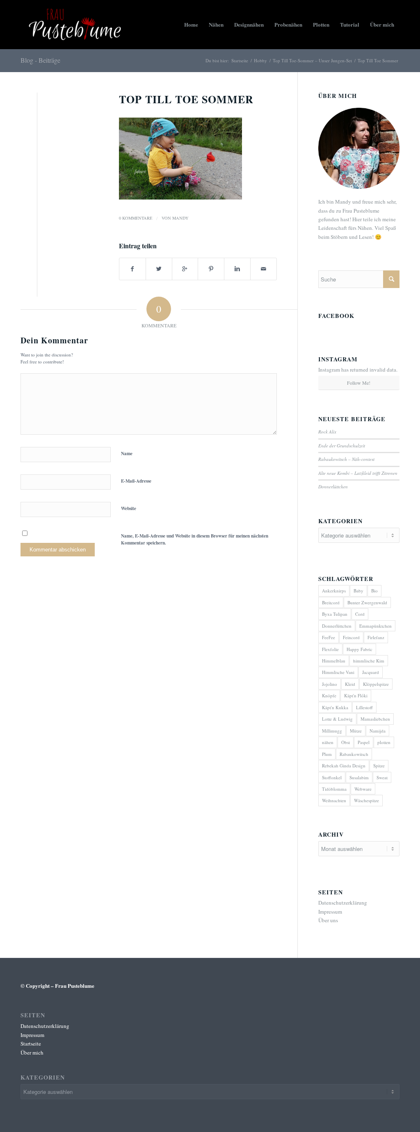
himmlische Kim (368, 661)
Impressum (330, 911)
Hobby (260, 60)
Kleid (350, 684)
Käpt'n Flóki (356, 695)
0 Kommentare (135, 218)
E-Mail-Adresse (136, 481)
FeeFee (328, 637)
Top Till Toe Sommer (186, 99)
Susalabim (359, 777)
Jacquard (370, 672)
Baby (358, 591)
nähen (327, 742)
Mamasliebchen (375, 719)
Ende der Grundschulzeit (341, 445)
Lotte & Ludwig (337, 719)
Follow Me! (358, 382)
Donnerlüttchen (333, 486)
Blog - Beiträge (40, 60)
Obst (345, 742)
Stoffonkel (332, 777)
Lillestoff (364, 707)
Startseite (239, 60)
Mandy (180, 218)
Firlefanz (376, 637)
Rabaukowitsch (354, 754)
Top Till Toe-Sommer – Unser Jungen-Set (312, 60)
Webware (363, 789)
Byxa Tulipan (334, 614)
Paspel (364, 742)
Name (126, 453)
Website (128, 508)
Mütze (356, 731)
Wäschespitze (366, 800)
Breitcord (331, 602)
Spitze (379, 765)
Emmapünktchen (375, 626)
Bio (374, 591)
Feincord (351, 637)
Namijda (378, 731)
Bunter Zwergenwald (367, 602)
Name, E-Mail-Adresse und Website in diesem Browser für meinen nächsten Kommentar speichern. (194, 539)
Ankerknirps (334, 591)
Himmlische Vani (338, 672)
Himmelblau (333, 661)
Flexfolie (330, 649)
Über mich (32, 1052)
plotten (383, 742)
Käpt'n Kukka (335, 707)
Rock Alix (327, 432)
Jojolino (329, 684)
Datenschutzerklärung (342, 902)
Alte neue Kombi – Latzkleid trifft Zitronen (357, 473)
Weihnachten (334, 800)
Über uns (328, 920)
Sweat (382, 777)
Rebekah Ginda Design (343, 765)
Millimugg (332, 731)
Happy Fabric (359, 649)
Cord (360, 614)
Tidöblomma (334, 789)
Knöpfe (329, 695)
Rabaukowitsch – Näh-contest (346, 459)
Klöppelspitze (376, 684)
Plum (327, 754)
